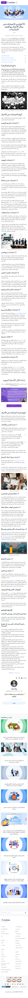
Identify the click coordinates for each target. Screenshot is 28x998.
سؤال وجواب (17, 936)
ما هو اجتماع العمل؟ (5, 55)
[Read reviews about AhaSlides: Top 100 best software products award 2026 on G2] (19, 979)
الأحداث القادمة (18, 961)
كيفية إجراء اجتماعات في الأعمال (8, 59)
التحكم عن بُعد (18, 945)
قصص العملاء (18, 968)
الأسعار (2, 940)
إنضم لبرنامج (17, 965)
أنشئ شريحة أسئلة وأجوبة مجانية (14, 405)
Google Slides (4, 929)
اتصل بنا (2, 954)
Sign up (3, 2)
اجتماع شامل (19, 151)
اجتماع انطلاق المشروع (20, 313)
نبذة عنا (2, 951)
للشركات (3, 945)
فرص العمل (3, 956)
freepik (5, 110)
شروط (2, 958)
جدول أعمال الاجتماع (18, 460)
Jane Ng (14, 689)
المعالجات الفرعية (4, 971)
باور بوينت (3, 931)
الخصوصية (3, 961)
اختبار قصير (17, 929)
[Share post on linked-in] (22, 678)
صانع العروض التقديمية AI (20, 938)
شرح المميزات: (18, 926)
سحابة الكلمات (18, 933)
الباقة (2, 942)
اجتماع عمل (11, 672)
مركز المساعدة (18, 963)
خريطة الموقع (15, 986)
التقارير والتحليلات (18, 947)
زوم (2, 936)
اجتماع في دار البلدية (13, 202)
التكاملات (3, 926)
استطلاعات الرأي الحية (7, 536)
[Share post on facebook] (16, 678)
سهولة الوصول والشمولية (6, 969)
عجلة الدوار (17, 943)
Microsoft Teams (5, 933)
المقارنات (17, 954)
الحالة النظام (23, 986)
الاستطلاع (17, 940)
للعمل (14, 32)
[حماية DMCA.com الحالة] (6, 986)
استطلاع (17, 931)
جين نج (21, 35)
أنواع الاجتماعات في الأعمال (7, 57)
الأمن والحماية (4, 967)
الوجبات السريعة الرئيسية (7, 62)
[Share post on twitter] (19, 678)
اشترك (14, 703)
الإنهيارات (11, 593)
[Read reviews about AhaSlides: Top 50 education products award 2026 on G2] (14, 979)
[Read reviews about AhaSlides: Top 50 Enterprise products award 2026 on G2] (9, 979)
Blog (16, 956)
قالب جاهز (17, 959)
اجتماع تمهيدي (21, 340)
